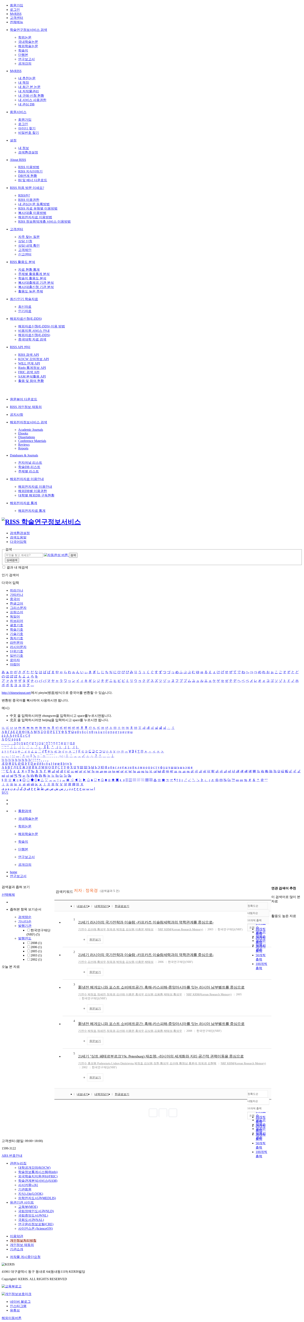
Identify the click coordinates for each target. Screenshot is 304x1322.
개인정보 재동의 (22, 1245)
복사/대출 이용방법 (32, 213)
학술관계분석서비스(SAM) (37, 1180)
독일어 (15, 616)
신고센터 (24, 254)
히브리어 (16, 621)
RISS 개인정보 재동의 (26, 407)
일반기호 (16, 655)
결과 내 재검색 (17, 567)
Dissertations (26, 437)
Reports (23, 448)
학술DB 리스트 (29, 467)
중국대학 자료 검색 (32, 339)
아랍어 (15, 664)
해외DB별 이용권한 (32, 491)
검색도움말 (18, 537)
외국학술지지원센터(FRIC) (37, 1176)
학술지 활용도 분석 (32, 278)
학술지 (23, 50)
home (13, 872)
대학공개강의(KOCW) (34, 1167)
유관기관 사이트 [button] (22, 1202)
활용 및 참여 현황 (31, 381)
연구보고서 (26, 59)
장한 (156, 1063)
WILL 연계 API (29, 363)
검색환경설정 (28, 152)
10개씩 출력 (254, 1108)
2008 (36, 943)
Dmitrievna (127, 1063)
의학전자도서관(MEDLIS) (37, 1198)
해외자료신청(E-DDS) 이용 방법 (41, 326)
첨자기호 (16, 638)
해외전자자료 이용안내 (27, 479)
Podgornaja (103, 1063)
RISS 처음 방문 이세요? (27, 188)
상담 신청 (25, 241)
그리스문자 (18, 608)
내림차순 (252, 913)
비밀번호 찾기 (28, 132)
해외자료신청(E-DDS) (26, 318)
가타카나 (16, 594)
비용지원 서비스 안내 (34, 330)
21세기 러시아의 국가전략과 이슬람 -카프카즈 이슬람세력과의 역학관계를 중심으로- (146, 922)
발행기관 (24, 925)
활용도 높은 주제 (30, 291)
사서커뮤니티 (28, 1185)
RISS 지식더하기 (30, 171)
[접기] (272, 908)
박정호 (120, 929)
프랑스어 (16, 612)
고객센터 (16, 17)
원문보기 (95, 939)
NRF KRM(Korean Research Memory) (180, 929)
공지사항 (16, 414)
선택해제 (8, 894)
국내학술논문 (28, 41)
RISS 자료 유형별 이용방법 (37, 208)
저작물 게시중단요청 (25, 1257)
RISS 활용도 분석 (22, 262)
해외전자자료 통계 (23, 503)
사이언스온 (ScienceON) (35, 1228)
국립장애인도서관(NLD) (36, 1211)
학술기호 (16, 629)
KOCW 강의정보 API (33, 359)
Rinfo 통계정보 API (32, 367)
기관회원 (24, 1189)
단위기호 (16, 651)
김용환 (158, 994)
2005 (36, 951)
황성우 (101, 929)
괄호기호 (16, 625)
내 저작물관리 (28, 91)
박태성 (149, 929)
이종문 (139, 929)
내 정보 (23, 148)
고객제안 (24, 250)
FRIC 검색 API (28, 372)
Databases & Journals (24, 455)
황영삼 (183, 1063)
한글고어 (16, 603)
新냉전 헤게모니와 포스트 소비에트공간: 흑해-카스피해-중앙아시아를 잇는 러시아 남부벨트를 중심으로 (161, 987)
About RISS (18, 160)
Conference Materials (32, 441)
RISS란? (24, 195)
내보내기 (82, 906)
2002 (36, 959)
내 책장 (23, 82)
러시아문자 (18, 647)
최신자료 (24, 306)
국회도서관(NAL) (31, 1220)
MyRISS (16, 14)
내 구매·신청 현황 (31, 95)
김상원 (130, 929)
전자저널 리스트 (30, 462)
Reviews (24, 444)
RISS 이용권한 (28, 200)
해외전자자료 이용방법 (35, 217)
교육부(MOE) (28, 1207)
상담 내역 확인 (29, 245)
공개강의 (24, 63)
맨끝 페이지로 (173, 1113)
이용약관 (16, 1236)
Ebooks (23, 433)
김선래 (92, 929)
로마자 (15, 660)
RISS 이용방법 (28, 167)
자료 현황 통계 (29, 269)
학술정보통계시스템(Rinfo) (37, 1172)
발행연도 (24, 938)
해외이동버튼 (12, 1318)
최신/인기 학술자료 (24, 299)
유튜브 (15, 1310)
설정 (13, 140)
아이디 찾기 (27, 128)
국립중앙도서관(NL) (33, 1215)
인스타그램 (18, 1306)
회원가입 (16, 5)
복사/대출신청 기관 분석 (36, 287)
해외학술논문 (28, 46)
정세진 (101, 994)
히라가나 (16, 590)
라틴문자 (16, 642)
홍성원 (92, 1063)
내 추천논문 (27, 78)
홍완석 (193, 1063)
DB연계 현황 (27, 175)
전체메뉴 (16, 22)
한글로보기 (122, 906)
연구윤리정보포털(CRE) (35, 1224)
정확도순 (253, 905)
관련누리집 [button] (18, 1163)
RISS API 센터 (20, 347)
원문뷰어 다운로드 (23, 399)
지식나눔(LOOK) (30, 1193)
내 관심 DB (26, 104)
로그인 (15, 9)
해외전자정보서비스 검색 (28, 422)
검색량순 (24, 917)
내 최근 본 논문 (29, 87)
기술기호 (16, 634)
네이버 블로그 (20, 1301)
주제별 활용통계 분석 (34, 274)
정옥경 (111, 929)
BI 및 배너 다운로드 (32, 180)
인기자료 (24, 311)
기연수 (82, 929)
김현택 (212, 1063)
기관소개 (16, 1249)
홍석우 (139, 994)
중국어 (15, 599)
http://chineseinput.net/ (16, 692)
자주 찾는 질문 (29, 237)
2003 (36, 955)
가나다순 (24, 921)
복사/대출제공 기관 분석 (36, 282)
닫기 (5, 792)
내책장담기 (101, 906)
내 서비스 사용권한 (32, 100)
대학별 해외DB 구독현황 (36, 495)
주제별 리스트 (28, 471)
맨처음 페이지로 (153, 1113)
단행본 (23, 55)
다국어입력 (18, 541)
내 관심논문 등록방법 (34, 204)
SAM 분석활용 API (32, 376)
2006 (36, 947)
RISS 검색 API (28, 354)
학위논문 (24, 37)
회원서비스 (18, 112)
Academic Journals (30, 429)
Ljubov (115, 1063)
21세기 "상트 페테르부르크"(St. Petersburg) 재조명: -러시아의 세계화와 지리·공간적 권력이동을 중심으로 (161, 1056)
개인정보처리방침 (23, 1240)
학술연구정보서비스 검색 (28, 29)
